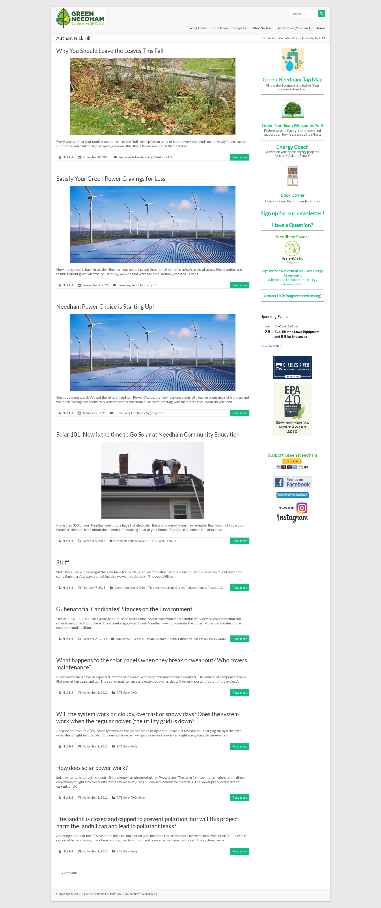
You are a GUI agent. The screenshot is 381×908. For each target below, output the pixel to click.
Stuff (62, 562)
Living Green (197, 28)
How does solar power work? (92, 767)
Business (137, 639)
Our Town (220, 28)
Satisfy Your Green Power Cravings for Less (110, 178)
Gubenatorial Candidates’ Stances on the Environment (124, 609)
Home (320, 28)
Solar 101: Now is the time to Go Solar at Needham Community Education (148, 434)
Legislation (200, 639)
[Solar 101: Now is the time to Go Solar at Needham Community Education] (152, 444)
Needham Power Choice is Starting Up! (105, 306)
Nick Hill (68, 157)
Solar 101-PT (147, 541)
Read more (239, 157)
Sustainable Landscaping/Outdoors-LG (145, 157)
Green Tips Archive (151, 587)
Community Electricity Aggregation (139, 413)
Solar (141, 797)
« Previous (69, 873)
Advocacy (122, 639)
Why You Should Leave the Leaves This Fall (110, 50)
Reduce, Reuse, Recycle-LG (204, 587)
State (222, 639)
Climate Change (155, 639)
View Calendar (270, 346)
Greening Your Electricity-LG (137, 285)
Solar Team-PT (167, 541)
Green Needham (289, 38)
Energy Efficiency (179, 639)
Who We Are (261, 28)
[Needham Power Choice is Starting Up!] (152, 316)
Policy (213, 639)
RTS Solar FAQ (127, 692)
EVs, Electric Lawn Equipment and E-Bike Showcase (297, 334)
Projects (239, 28)
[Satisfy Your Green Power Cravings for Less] (152, 188)
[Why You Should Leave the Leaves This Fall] (152, 60)
